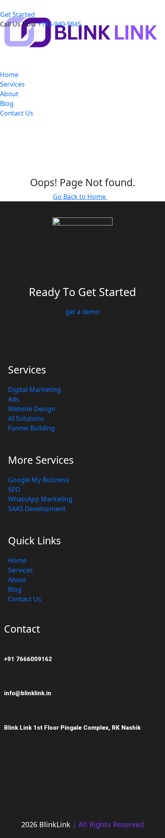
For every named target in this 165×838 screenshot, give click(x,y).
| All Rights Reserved (108, 824)
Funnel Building (31, 428)
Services (12, 84)
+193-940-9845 (59, 24)
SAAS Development (37, 508)
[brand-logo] (82, 30)
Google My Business (38, 479)
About (9, 93)
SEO (14, 489)
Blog (7, 103)
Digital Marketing (34, 389)
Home (9, 74)
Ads (13, 399)
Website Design (31, 408)
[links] (40, 5)
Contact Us (16, 113)
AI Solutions (26, 418)
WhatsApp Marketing (40, 499)
